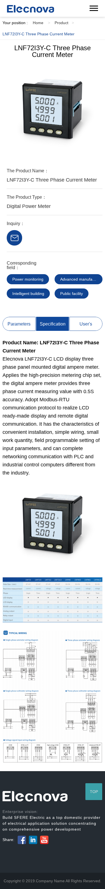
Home (41, 22)
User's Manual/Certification (86, 326)
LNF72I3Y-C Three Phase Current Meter (38, 34)
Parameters (19, 324)
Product (64, 22)
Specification (53, 324)
